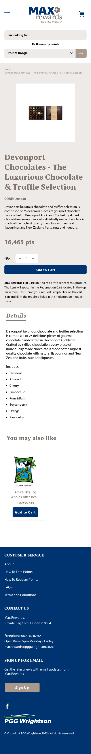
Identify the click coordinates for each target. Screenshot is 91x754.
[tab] (40, 53)
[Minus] (19, 258)
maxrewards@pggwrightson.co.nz (29, 647)
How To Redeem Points (21, 579)
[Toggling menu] (7, 14)
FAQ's (8, 587)
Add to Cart (25, 512)
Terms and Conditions (20, 595)
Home (7, 69)
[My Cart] (81, 14)
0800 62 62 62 (31, 636)
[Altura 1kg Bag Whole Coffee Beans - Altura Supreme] (25, 471)
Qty (7, 258)
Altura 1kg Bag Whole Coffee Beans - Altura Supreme (25, 494)
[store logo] (45, 14)
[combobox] (45, 35)
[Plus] (34, 258)
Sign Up (22, 687)
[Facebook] (8, 706)
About (9, 564)
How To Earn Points (18, 572)
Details (16, 316)
